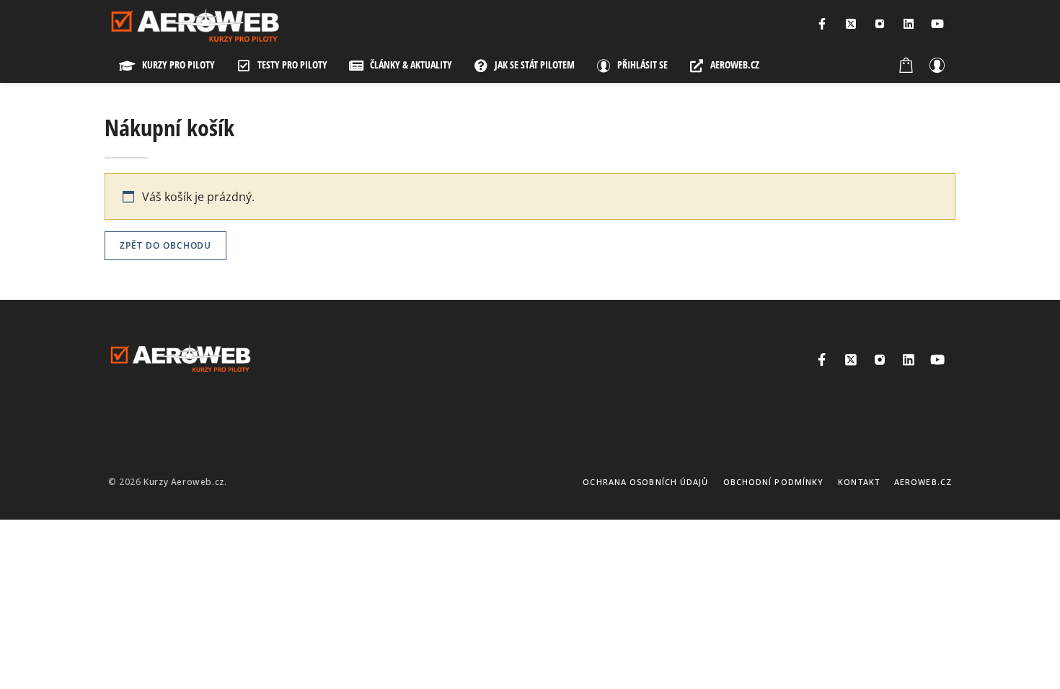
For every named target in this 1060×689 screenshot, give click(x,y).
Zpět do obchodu (165, 245)
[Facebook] (822, 23)
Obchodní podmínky (773, 481)
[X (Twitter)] (850, 23)
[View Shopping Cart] (906, 65)
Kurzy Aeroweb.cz (183, 482)
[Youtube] (937, 23)
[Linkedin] (908, 23)
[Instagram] (879, 23)
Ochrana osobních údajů (645, 481)
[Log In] (937, 65)
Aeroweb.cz (923, 481)
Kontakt (859, 481)
